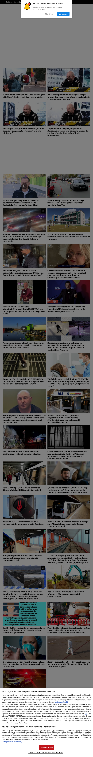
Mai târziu (49, 14)
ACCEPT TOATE (46, 748)
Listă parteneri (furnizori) (12, 742)
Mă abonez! (63, 14)
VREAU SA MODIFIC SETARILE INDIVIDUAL (45, 753)
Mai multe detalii (61, 702)
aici (86, 713)
